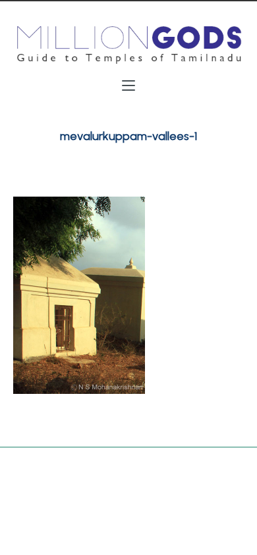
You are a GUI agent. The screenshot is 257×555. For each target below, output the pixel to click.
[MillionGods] (128, 45)
